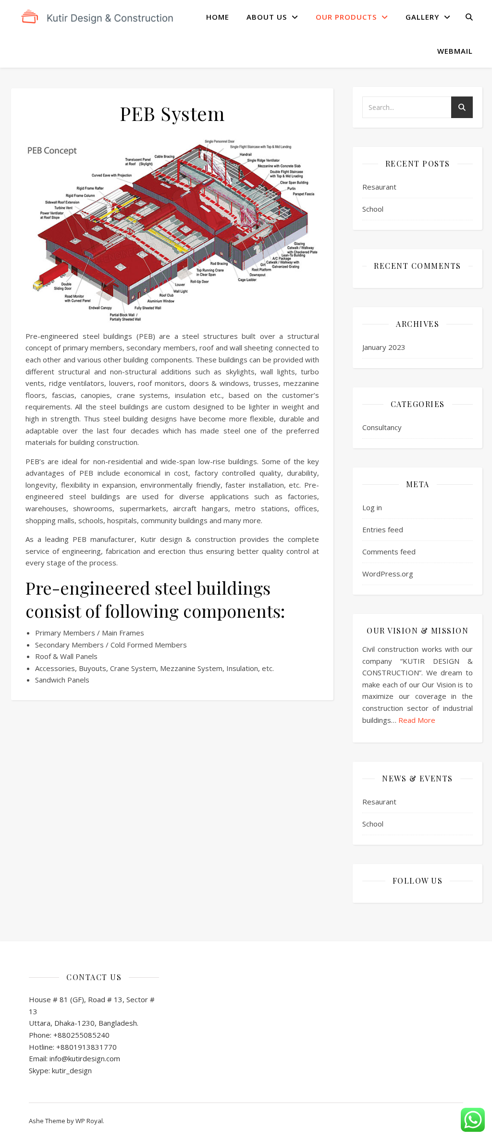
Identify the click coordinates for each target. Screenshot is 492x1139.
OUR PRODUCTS (346, 17)
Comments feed (389, 551)
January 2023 (384, 347)
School (372, 209)
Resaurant (379, 187)
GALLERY (422, 17)
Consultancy (382, 427)
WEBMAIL (455, 51)
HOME (217, 17)
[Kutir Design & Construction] (97, 17)
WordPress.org (387, 573)
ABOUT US (266, 17)
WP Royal (89, 1120)
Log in (372, 507)
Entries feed (382, 529)
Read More (416, 720)
